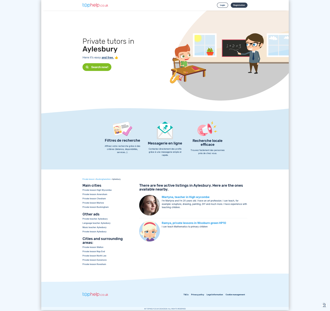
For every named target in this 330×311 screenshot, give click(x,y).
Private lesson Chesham (94, 198)
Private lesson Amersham (94, 194)
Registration (239, 5)
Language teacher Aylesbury (96, 223)
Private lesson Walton (92, 247)
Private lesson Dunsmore (94, 260)
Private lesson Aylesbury (94, 231)
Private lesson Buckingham (95, 207)
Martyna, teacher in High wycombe (185, 197)
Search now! (99, 67)
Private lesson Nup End (93, 251)
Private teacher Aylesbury (95, 218)
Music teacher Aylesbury (94, 227)
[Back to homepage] (95, 5)
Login (222, 5)
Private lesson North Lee (94, 255)
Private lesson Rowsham (94, 264)
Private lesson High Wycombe (97, 190)
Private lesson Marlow (93, 202)
